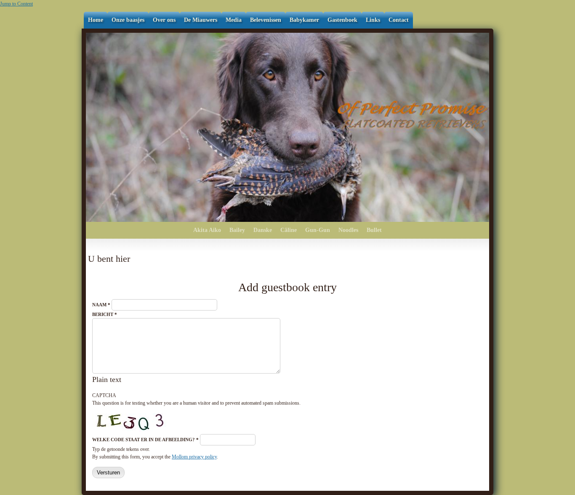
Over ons (164, 20)
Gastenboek (342, 20)
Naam (101, 304)
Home (95, 20)
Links (373, 20)
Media (234, 20)
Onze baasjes (128, 20)
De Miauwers (200, 20)
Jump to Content (16, 4)
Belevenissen (265, 20)
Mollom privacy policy (194, 457)
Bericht (104, 314)
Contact (399, 20)
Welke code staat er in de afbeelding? (145, 439)
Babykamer (304, 20)
